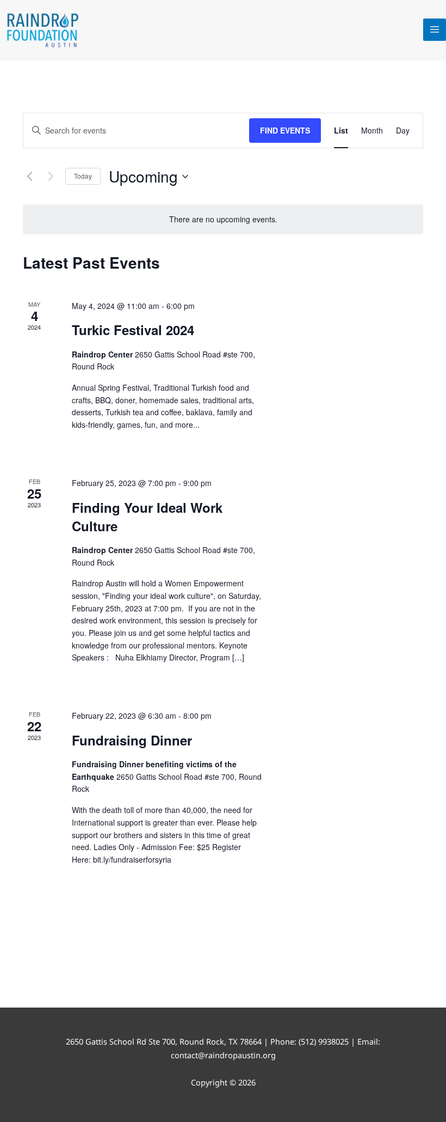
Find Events (285, 130)
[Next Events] (50, 176)
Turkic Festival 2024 (133, 329)
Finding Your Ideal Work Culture (147, 516)
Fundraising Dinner (132, 740)
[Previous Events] (29, 176)
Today (83, 175)
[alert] (223, 219)
